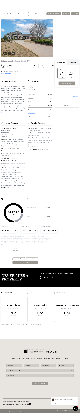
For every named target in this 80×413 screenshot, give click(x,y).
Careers (52, 358)
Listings (18, 358)
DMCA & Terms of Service (67, 410)
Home (13, 358)
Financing (33, 358)
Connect (66, 358)
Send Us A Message (40, 383)
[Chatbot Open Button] (75, 408)
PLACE (27, 401)
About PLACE (59, 358)
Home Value (39, 358)
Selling (27, 358)
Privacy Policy (57, 410)
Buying (23, 358)
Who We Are (47, 358)
